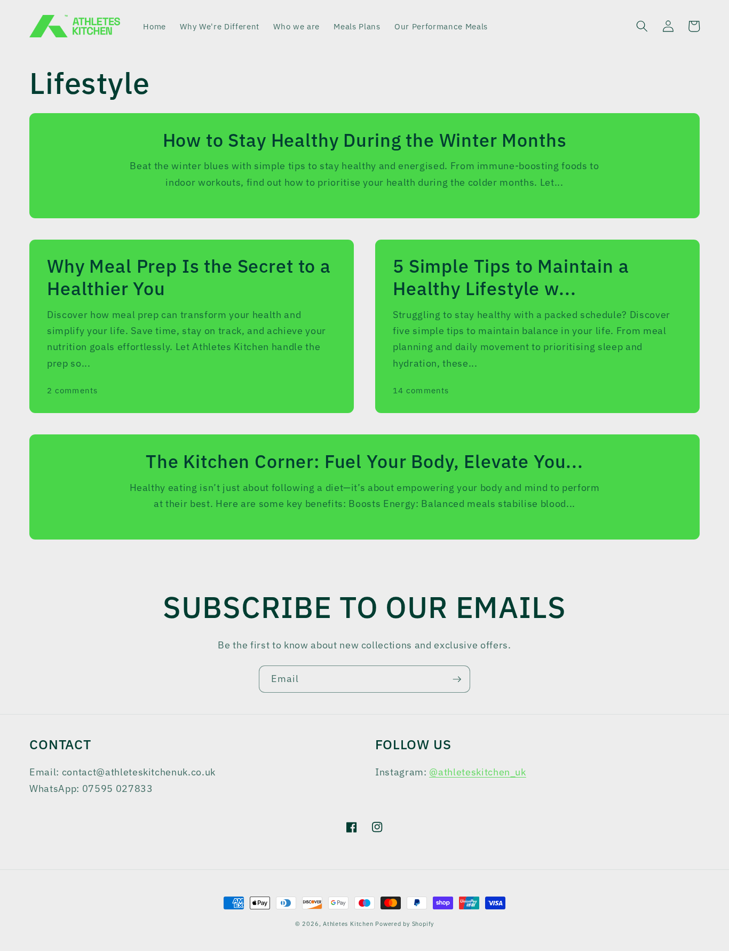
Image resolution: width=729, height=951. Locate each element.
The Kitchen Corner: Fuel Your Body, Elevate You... (364, 461)
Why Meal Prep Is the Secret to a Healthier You (189, 277)
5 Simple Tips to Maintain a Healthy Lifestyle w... (511, 277)
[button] (642, 26)
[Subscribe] (457, 679)
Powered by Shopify (404, 924)
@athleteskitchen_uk (477, 772)
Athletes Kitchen (348, 924)
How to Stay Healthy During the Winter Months (365, 140)
